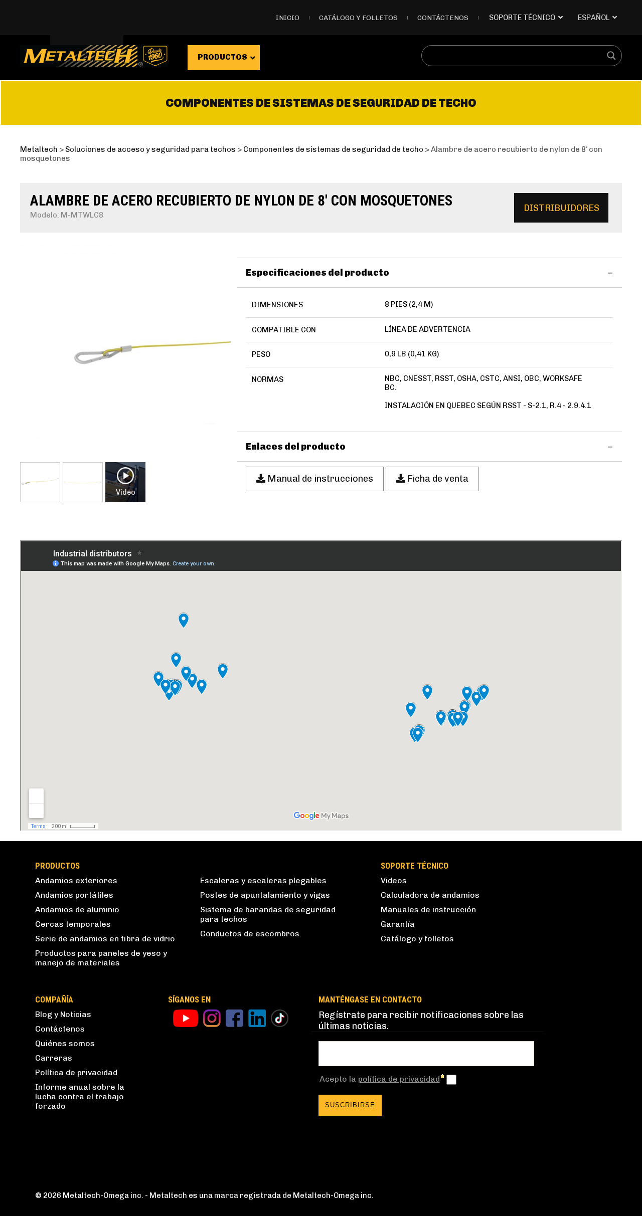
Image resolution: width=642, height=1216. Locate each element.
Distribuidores (561, 208)
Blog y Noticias (63, 1014)
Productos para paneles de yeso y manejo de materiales (101, 957)
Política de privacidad (76, 1072)
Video (125, 492)
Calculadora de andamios (430, 895)
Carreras (53, 1058)
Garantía (398, 924)
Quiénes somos (65, 1043)
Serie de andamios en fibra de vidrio (105, 938)
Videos (394, 880)
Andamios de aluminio (77, 909)
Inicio (287, 18)
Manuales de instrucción (428, 909)
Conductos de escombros (249, 933)
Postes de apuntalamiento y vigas (265, 895)
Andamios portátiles (74, 895)
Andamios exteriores (76, 880)
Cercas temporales (73, 924)
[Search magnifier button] (611, 56)
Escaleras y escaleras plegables (263, 880)
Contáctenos (442, 18)
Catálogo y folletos (358, 18)
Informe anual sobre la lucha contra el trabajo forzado (79, 1096)
